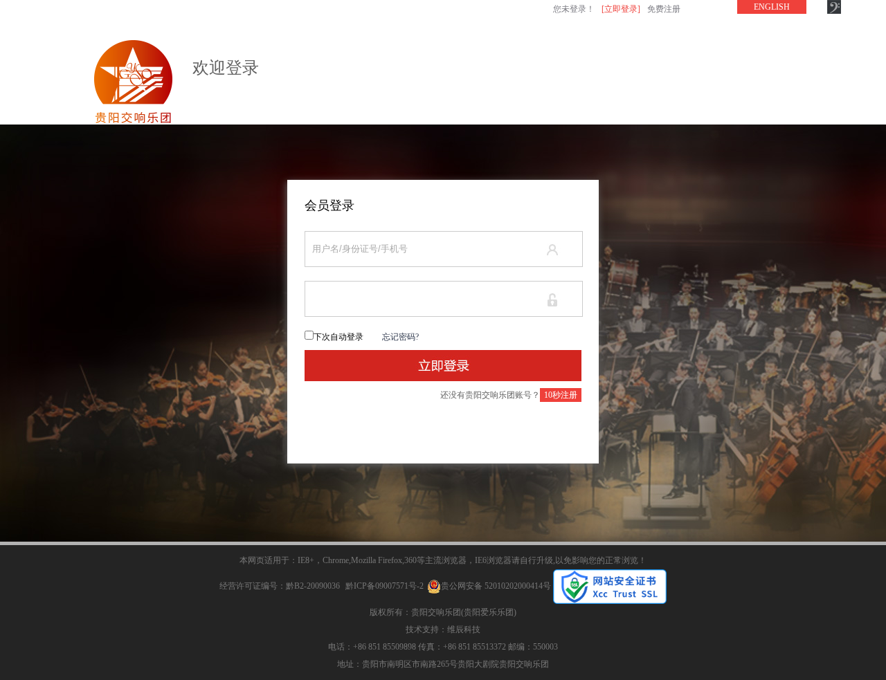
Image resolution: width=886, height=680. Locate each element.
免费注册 (663, 9)
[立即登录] (621, 9)
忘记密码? (400, 337)
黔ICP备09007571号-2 (384, 586)
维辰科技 (463, 629)
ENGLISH (772, 7)
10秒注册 (560, 395)
